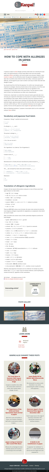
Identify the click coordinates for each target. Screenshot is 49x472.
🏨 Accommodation (24, 17)
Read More (35, 470)
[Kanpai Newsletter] (37, 14)
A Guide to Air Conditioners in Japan (35, 443)
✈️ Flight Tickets (15, 17)
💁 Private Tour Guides (43, 17)
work (30, 105)
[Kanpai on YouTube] (44, 14)
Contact (31, 465)
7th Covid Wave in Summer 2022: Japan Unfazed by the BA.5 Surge (14, 379)
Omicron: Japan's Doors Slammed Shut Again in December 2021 (35, 411)
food (16, 71)
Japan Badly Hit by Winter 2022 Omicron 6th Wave (35, 378)
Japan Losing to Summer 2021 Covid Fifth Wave (14, 443)
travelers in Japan (8, 77)
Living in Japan (21, 345)
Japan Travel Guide (7, 49)
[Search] (34, 10)
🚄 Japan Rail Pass (33, 17)
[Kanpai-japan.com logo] (24, 4)
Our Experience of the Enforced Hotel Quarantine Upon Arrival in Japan (14, 411)
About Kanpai (24, 465)
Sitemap (37, 465)
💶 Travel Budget (7, 17)
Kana (10, 110)
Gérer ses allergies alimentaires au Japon (14, 279)
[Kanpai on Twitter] (42, 14)
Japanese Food (14, 49)
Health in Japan (21, 347)
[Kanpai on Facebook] (40, 14)
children (11, 75)
